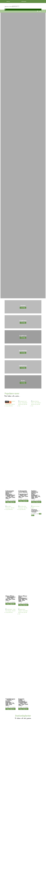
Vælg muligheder (10, 502)
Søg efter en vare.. (8, 6)
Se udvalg (23, 307)
